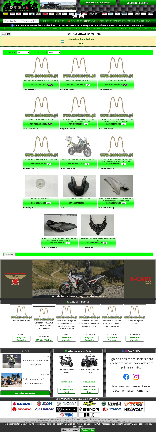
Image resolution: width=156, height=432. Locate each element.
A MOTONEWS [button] (144, 21)
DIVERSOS (68, 29)
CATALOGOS (76, 21)
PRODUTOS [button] (59, 21)
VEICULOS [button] (45, 21)
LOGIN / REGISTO (138, 2)
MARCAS (91, 21)
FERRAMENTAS (86, 29)
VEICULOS (6, 29)
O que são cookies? (70, 430)
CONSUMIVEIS (53, 29)
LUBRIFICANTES (96, 29)
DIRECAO (61, 29)
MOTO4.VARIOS (115, 29)
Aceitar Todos (88, 430)
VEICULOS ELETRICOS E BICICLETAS (20, 29)
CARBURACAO (43, 29)
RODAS (138, 29)
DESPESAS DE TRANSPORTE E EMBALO (117, 21)
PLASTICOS (131, 29)
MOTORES (124, 29)
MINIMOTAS (106, 29)
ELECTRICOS (77, 29)
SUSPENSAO (146, 29)
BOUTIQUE (35, 29)
